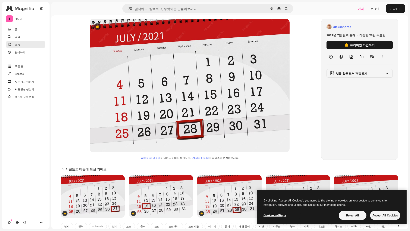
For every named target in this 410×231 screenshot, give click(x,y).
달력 (80, 226)
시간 (261, 226)
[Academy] (17, 222)
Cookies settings (275, 215)
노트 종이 (173, 226)
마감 (368, 226)
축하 (292, 226)
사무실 (277, 226)
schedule (97, 226)
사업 (382, 226)
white (354, 226)
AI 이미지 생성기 (150, 158)
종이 (227, 226)
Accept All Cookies (385, 215)
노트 (128, 226)
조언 (157, 226)
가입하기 (395, 8)
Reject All (352, 215)
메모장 (321, 226)
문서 (142, 226)
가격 (361, 8)
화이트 (338, 226)
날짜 (66, 226)
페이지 (212, 226)
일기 (114, 226)
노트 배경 (193, 226)
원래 (114, 27)
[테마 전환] (24, 222)
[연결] (9, 222)
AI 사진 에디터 (200, 158)
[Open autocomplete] (128, 8)
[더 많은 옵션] (382, 57)
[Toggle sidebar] (41, 8)
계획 (306, 226)
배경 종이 (244, 226)
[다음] (398, 226)
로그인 (374, 8)
